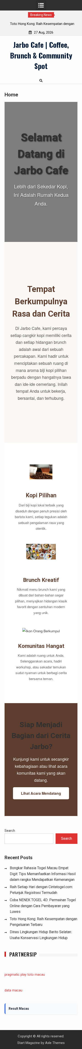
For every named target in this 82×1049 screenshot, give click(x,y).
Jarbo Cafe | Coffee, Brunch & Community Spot (41, 55)
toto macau (36, 974)
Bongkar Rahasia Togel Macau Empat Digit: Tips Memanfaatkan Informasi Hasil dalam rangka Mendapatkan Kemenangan (43, 874)
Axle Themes (55, 1043)
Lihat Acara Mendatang (41, 793)
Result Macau (19, 1008)
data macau (13, 990)
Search (10, 831)
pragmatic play (15, 974)
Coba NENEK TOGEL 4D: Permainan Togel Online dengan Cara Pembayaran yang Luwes (43, 906)
